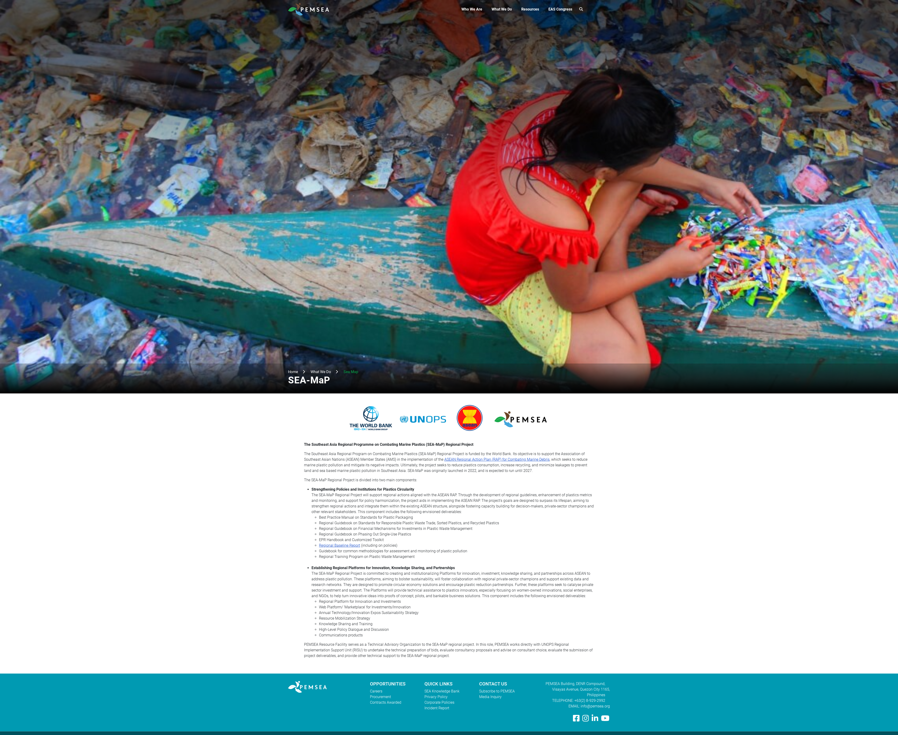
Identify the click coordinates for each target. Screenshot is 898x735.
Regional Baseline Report (339, 545)
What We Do (502, 9)
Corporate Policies (439, 702)
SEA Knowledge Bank (442, 691)
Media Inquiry (490, 697)
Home (293, 372)
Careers (376, 691)
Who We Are (471, 9)
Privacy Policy (436, 697)
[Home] (310, 9)
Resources (530, 9)
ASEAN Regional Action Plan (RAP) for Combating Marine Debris (497, 459)
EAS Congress (560, 9)
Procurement (380, 697)
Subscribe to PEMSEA (497, 691)
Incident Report (436, 708)
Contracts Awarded (385, 702)
